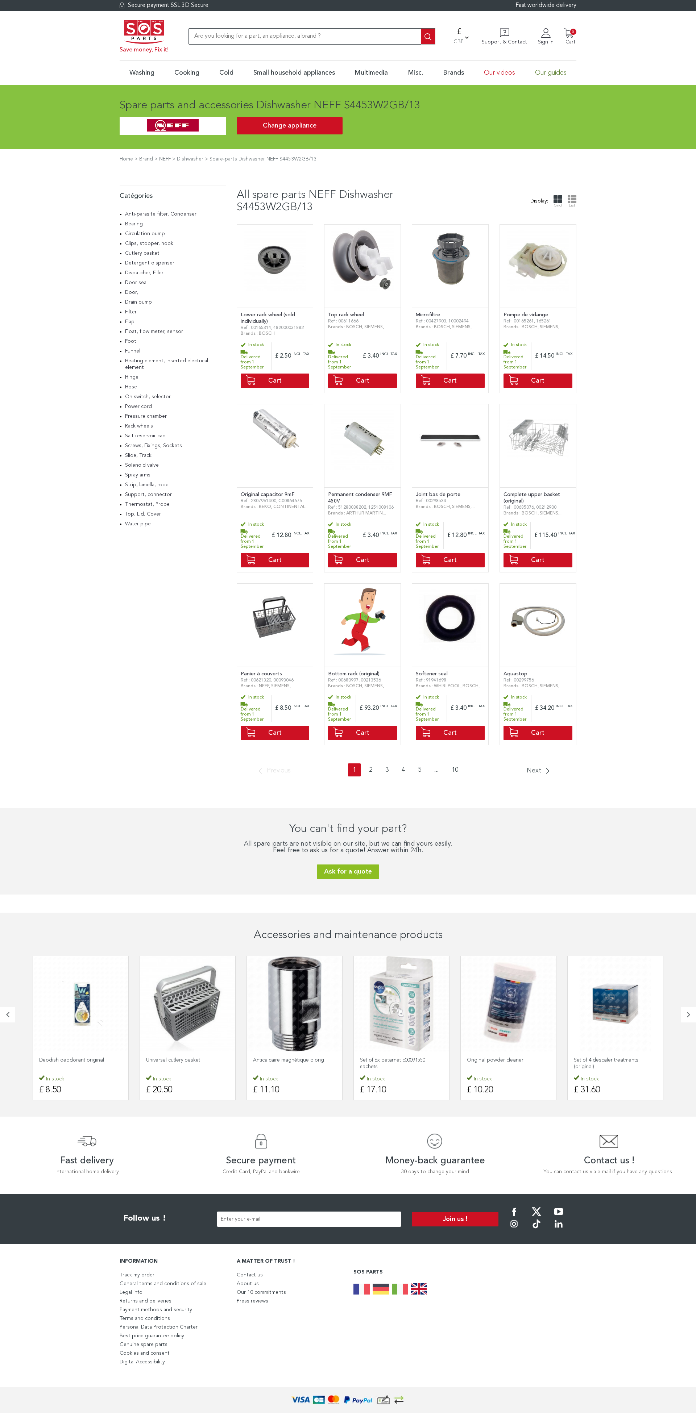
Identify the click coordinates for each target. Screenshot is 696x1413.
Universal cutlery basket (173, 1060)
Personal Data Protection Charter (159, 1327)
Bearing (134, 223)
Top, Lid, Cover (143, 514)
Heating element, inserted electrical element (166, 364)
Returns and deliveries (145, 1301)
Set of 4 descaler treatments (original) (606, 1063)
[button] (7, 1014)
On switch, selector (148, 396)
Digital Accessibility (142, 1361)
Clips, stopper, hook (149, 243)
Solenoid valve (142, 465)
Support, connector (148, 494)
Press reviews (252, 1301)
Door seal (136, 282)
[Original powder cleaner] (508, 1003)
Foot (130, 341)
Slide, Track (138, 455)
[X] (536, 1216)
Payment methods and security (156, 1309)
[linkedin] (558, 1228)
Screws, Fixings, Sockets (153, 445)
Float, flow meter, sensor (154, 331)
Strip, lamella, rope (147, 484)
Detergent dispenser (149, 263)
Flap (129, 321)
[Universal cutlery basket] (187, 1003)
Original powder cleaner (495, 1060)
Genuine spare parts (143, 1344)
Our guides (551, 73)
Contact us (250, 1274)
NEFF (165, 159)
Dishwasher (190, 159)
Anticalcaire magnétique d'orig (288, 1060)
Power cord (138, 406)
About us (248, 1283)
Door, (131, 292)
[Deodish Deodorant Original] (80, 1003)
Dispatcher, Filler (144, 272)
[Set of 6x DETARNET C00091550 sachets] (401, 1003)
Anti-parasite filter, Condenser (160, 214)
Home (126, 159)
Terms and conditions (145, 1318)
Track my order (137, 1274)
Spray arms (137, 475)
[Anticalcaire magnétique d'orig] (294, 1003)
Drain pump (138, 302)
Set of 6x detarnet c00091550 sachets (392, 1063)
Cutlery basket (142, 253)
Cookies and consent (145, 1353)
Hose (131, 386)
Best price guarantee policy (152, 1335)
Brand (146, 159)
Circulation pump (145, 233)
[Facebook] (514, 1216)
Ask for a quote (348, 871)
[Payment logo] (348, 1400)
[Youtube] (558, 1216)
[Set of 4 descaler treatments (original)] (615, 1003)
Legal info (131, 1292)
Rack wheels (139, 426)
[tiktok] (536, 1228)
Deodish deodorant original (71, 1060)
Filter (131, 311)
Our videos (499, 73)
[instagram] (514, 1228)
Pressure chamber (146, 416)
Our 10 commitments (261, 1292)
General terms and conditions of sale (163, 1283)
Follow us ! (144, 1218)
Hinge (131, 377)
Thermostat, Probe (147, 504)
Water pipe (138, 523)
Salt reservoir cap (145, 435)
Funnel (132, 351)
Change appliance (289, 125)
